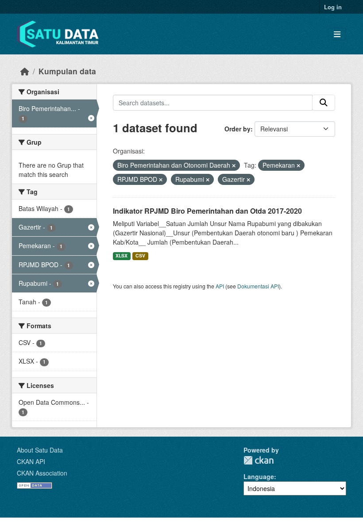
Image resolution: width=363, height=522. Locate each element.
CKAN (258, 460)
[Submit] (323, 103)
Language (258, 476)
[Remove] (234, 165)
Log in (333, 7)
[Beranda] (24, 71)
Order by (237, 128)
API (220, 286)
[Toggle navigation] (337, 34)
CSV (140, 255)
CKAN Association (42, 472)
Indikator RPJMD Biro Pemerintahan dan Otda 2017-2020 (207, 211)
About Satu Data (40, 449)
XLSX (121, 255)
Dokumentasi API (258, 286)
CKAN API (31, 461)
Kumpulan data (67, 71)
